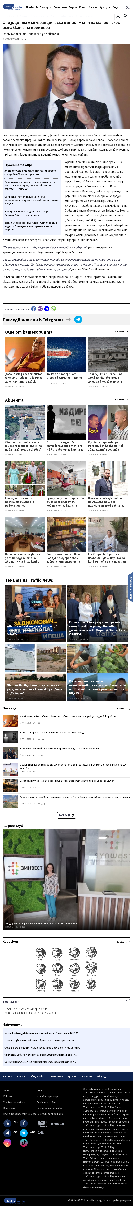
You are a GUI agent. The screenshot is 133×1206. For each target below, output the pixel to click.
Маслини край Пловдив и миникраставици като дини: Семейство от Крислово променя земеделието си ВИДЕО (97, 687)
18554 (24, 927)
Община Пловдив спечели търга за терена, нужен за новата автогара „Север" (23, 446)
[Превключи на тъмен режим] (128, 7)
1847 (106, 386)
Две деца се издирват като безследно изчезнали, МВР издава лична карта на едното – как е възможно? (65, 446)
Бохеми (87, 1076)
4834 (65, 566)
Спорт (93, 7)
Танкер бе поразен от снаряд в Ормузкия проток (65, 376)
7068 (106, 510)
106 (42, 739)
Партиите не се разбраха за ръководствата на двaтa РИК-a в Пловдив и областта (22, 558)
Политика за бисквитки (50, 1114)
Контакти (9, 1108)
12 (41, 723)
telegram (46, 308)
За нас (6, 1090)
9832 (65, 454)
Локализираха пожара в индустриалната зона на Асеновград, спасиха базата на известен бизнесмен (75, 797)
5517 (23, 510)
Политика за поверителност (19, 1114)
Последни (11, 708)
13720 (65, 510)
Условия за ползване (14, 1102)
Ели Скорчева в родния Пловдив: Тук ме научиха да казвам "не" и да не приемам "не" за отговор (107, 558)
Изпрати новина (130, 587)
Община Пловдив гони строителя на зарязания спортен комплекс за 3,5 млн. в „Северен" (35, 689)
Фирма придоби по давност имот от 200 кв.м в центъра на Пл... (40, 1055)
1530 (42, 803)
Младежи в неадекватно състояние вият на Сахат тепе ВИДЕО (41, 1033)
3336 (106, 566)
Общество (37, 1076)
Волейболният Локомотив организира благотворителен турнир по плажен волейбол (67, 781)
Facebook (33, 308)
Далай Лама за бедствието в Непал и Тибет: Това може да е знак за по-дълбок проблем (23, 378)
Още (115, 7)
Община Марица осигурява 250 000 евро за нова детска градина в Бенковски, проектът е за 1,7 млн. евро (73, 766)
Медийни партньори (48, 1096)
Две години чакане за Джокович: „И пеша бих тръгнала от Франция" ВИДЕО (32, 630)
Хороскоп (10, 941)
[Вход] (118, 17)
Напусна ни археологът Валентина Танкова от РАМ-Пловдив (53, 732)
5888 (106, 454)
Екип (39, 1090)
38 (23, 386)
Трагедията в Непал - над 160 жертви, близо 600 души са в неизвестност (105, 378)
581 (42, 755)
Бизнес (72, 7)
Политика (60, 7)
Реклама (7, 1096)
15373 (25, 698)
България (45, 7)
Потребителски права (49, 1108)
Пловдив (32, 7)
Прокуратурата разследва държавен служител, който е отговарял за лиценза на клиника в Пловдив (65, 502)
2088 (23, 454)
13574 (25, 639)
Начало (7, 1076)
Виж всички (120, 331)
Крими (83, 7)
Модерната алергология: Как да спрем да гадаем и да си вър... (42, 923)
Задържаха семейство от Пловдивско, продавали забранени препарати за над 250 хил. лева (64, 558)
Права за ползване (47, 1102)
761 (23, 566)
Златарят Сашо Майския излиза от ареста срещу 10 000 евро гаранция (59, 748)
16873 (88, 698)
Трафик (72, 1076)
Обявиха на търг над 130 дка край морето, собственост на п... (40, 1062)
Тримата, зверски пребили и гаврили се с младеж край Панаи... (39, 1041)
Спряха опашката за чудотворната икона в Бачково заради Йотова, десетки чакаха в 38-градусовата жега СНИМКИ (97, 628)
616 (64, 383)
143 (42, 771)
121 (42, 787)
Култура (105, 7)
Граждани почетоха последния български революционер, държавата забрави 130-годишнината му (22, 502)
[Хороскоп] (66, 992)
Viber (40, 308)
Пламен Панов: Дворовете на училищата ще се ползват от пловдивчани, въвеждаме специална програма (106, 502)
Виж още (65, 815)
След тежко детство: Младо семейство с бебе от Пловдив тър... (42, 1048)
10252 (88, 639)
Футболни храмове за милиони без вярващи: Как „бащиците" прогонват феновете (106, 446)
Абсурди (102, 1076)
